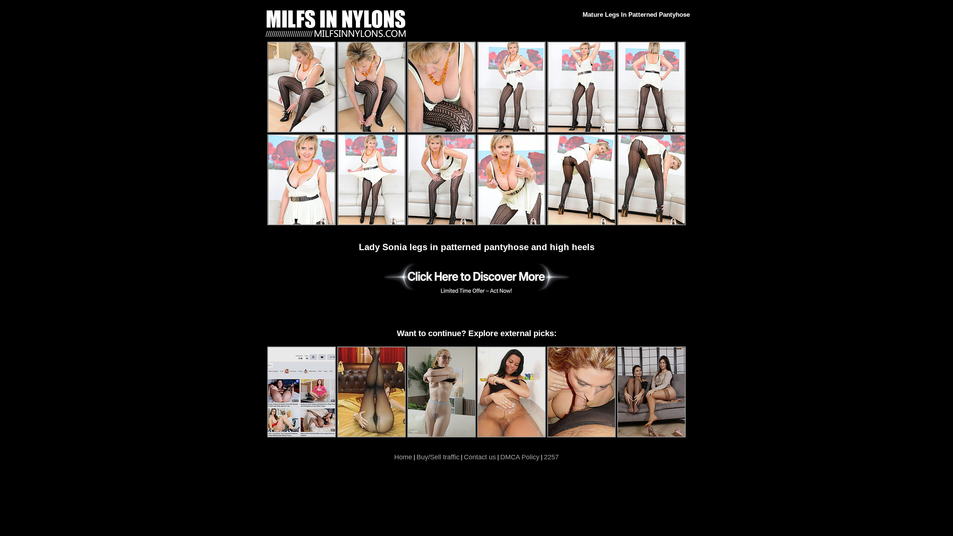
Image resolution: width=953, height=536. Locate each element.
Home (403, 457)
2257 (551, 457)
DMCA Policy (519, 457)
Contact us (480, 457)
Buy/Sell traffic (438, 457)
